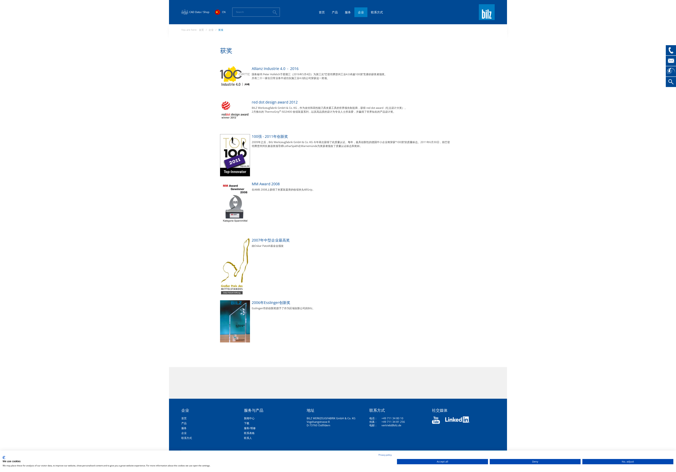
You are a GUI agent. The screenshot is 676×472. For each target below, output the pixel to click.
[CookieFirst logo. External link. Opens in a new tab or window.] (4, 457)
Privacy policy (385, 454)
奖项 (220, 29)
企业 (361, 12)
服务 (348, 12)
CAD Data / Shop (199, 12)
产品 (335, 12)
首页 (322, 12)
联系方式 (377, 12)
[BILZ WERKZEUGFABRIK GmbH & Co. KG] (487, 18)
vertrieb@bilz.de (391, 425)
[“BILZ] (436, 420)
